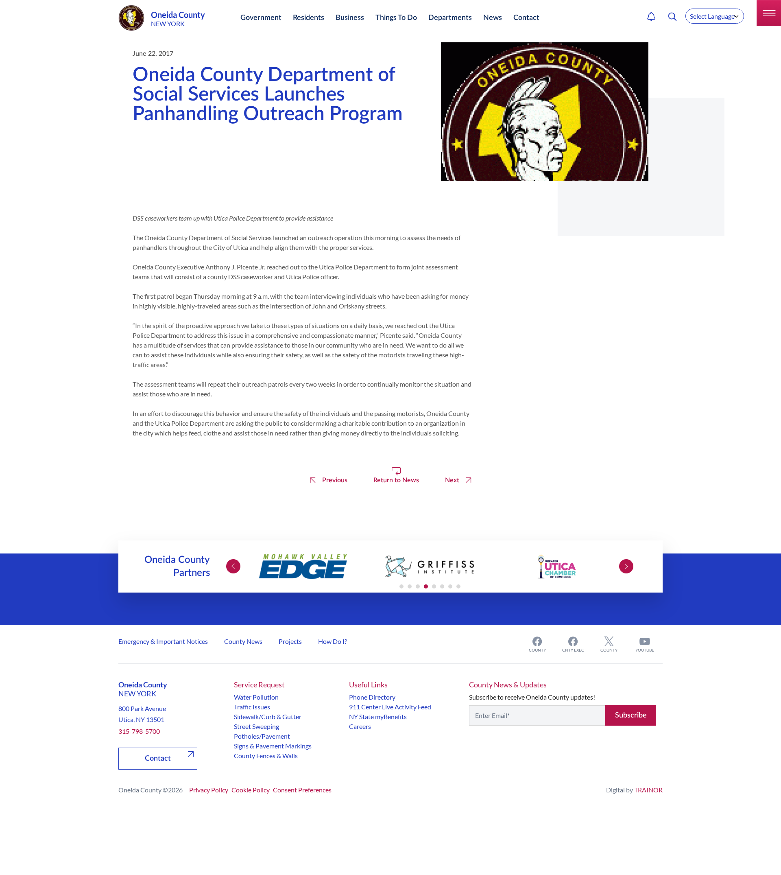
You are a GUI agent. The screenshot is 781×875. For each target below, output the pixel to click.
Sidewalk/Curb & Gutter (267, 716)
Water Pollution (256, 697)
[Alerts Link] (651, 16)
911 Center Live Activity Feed (390, 707)
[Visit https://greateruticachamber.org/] (556, 566)
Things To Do (396, 18)
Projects (290, 641)
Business (350, 18)
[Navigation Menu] (769, 13)
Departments (450, 18)
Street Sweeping (256, 726)
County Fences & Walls (266, 755)
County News (243, 641)
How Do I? (332, 641)
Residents (308, 18)
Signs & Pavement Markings (273, 746)
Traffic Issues (252, 707)
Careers (360, 726)
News (492, 18)
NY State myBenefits (378, 716)
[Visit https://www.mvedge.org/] (303, 566)
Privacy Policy (208, 790)
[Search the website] (672, 16)
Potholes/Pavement (262, 736)
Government (260, 18)
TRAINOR (648, 790)
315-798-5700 (139, 731)
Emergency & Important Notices (163, 641)
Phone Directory (372, 697)
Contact (526, 18)
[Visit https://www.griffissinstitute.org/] (430, 566)
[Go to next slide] (626, 566)
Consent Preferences (302, 790)
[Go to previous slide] (233, 566)
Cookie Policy (250, 790)
